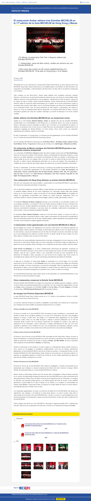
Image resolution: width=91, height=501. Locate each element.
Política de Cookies (17, 494)
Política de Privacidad (29, 494)
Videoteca (24, 2)
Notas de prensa (10, 2)
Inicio (3, 2)
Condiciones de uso (41, 494)
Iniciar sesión (85, 2)
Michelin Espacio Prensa (17, 8)
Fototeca (18, 2)
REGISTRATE (60, 499)
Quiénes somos (32, 2)
